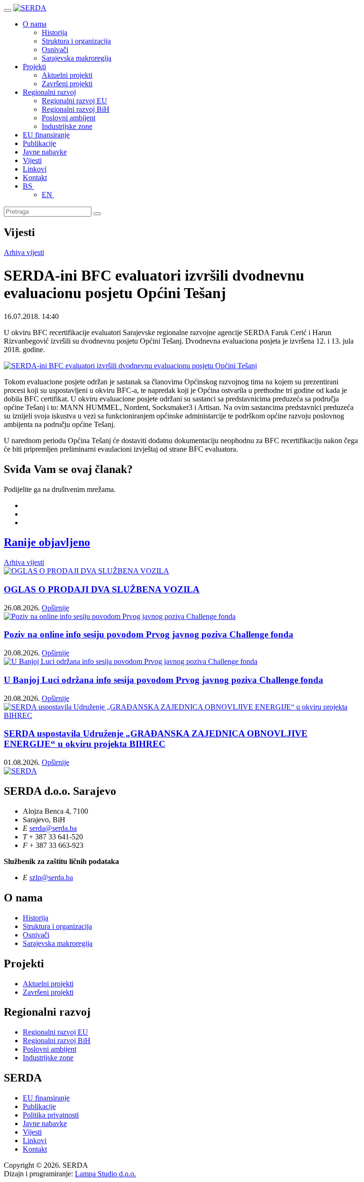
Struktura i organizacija (76, 41)
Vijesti (32, 160)
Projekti (34, 67)
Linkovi (34, 169)
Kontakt (35, 177)
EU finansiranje (46, 135)
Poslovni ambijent (68, 118)
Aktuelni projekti (67, 75)
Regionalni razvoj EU (74, 101)
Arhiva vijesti (24, 252)
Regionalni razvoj (49, 92)
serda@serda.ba (53, 828)
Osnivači (55, 49)
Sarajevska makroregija (76, 58)
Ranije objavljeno (47, 542)
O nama (34, 24)
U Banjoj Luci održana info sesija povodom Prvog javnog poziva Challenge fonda (163, 680)
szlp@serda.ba (51, 877)
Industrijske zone (67, 126)
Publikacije (39, 143)
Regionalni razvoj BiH (75, 109)
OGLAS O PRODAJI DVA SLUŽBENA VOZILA (102, 589)
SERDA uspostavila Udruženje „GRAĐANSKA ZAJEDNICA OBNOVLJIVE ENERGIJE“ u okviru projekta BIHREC (156, 738)
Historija (54, 32)
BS (28, 186)
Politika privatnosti (51, 1115)
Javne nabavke (45, 152)
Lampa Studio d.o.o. (105, 1174)
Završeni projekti (67, 84)
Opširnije (55, 608)
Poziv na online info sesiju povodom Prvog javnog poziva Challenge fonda (148, 634)
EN (48, 195)
